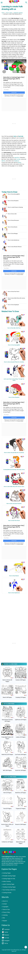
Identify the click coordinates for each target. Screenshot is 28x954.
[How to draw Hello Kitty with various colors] (14, 479)
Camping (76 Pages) (20, 697)
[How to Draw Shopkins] (14, 389)
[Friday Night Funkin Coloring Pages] (7, 729)
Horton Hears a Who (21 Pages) (7, 825)
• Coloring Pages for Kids (8, 878)
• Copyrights (5, 906)
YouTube (6, 937)
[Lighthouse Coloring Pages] (20, 712)
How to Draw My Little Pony (14, 328)
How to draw (9, 12)
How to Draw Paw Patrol (13, 291)
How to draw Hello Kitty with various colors (16, 298)
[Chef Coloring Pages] (7, 785)
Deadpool (16, 160)
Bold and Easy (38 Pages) (20, 842)
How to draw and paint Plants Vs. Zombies (14, 362)
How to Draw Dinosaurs (13, 220)
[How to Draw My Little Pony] (14, 320)
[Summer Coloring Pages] (20, 672)
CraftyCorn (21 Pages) (7, 842)
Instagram (7, 940)
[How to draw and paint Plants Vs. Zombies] (14, 354)
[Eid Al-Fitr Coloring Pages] (20, 763)
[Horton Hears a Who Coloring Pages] (7, 817)
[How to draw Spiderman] (14, 585)
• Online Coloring (6, 881)
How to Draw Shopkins (13, 200)
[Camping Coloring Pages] (20, 690)
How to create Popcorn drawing (15, 207)
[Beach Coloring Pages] (7, 690)
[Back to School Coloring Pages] (7, 672)
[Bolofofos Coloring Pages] (20, 785)
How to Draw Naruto (12, 227)
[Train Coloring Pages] (7, 801)
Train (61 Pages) (7, 808)
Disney (19, 162)
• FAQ (3, 918)
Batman (3, 160)
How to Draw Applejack (13, 304)
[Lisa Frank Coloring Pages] (20, 747)
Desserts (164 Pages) (20, 824)
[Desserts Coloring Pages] (20, 817)
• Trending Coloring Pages (8, 887)
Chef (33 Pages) (7, 792)
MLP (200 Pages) (7, 770)
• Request (4, 920)
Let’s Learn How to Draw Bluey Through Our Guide (14, 379)
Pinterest (6, 935)
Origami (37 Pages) (20, 808)
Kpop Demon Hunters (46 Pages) (7, 720)
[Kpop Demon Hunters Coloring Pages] (7, 712)
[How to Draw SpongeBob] (14, 337)
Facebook (7, 929)
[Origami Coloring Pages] (20, 801)
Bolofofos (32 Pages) (20, 792)
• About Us (5, 901)
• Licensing (4, 915)
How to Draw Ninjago (13, 233)
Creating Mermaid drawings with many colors (14, 469)
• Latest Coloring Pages (8, 884)
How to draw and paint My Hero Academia (14, 452)
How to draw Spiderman (13, 240)
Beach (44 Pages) (7, 697)
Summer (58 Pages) (21, 680)
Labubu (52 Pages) (20, 737)
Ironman (18, 159)
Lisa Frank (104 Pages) (20, 754)
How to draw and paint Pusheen (14, 503)
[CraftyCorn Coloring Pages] (7, 834)
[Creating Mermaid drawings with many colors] (14, 462)
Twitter (6, 932)
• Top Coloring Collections (8, 889)
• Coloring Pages (6, 873)
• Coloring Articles (6, 892)
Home (3, 12)
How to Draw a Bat (12, 213)
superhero (16, 157)
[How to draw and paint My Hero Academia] (14, 445)
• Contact (4, 904)
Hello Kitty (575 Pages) (7, 754)
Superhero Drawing (18, 12)
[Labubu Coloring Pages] (20, 729)
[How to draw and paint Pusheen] (14, 496)
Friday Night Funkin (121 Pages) (7, 737)
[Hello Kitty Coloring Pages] (7, 747)
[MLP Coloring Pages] (7, 763)
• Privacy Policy (6, 912)
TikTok (6, 943)
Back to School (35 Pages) (7, 680)
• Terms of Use (6, 909)
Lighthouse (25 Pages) (20, 719)
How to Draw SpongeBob (14, 194)
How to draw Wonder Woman (15, 246)
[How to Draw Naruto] (14, 568)
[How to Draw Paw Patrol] (14, 513)
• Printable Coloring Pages (9, 875)
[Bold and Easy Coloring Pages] (20, 834)
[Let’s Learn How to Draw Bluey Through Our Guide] (14, 371)
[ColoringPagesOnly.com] (14, 1)
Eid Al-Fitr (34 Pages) (20, 770)
